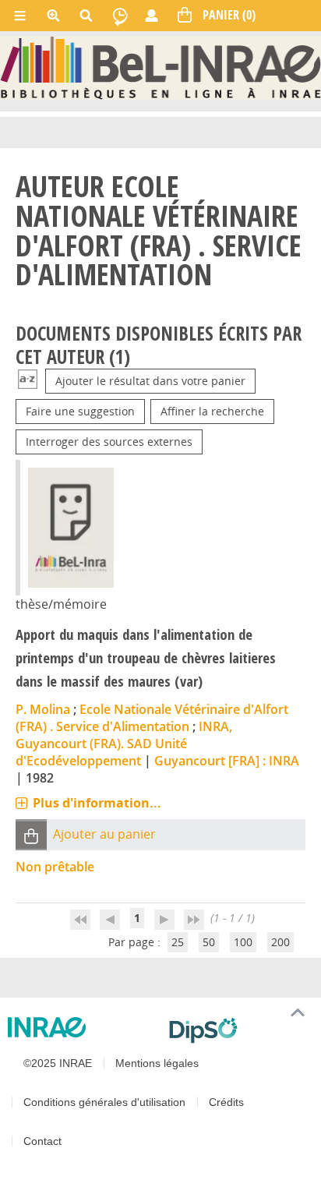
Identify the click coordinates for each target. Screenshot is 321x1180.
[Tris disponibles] (28, 381)
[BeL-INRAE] (160, 66)
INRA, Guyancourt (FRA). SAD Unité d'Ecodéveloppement (124, 743)
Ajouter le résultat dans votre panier (150, 380)
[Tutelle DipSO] (238, 1030)
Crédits (226, 1102)
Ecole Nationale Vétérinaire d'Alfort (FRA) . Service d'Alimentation (152, 718)
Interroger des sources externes (109, 441)
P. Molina (43, 709)
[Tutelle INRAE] (82, 1027)
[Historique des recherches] (120, 15)
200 (280, 941)
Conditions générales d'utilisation (104, 1102)
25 (177, 941)
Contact (42, 1141)
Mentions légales (157, 1063)
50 (209, 941)
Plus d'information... (97, 802)
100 (243, 941)
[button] (31, 835)
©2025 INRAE (57, 1063)
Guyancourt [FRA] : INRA (226, 760)
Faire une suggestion (80, 411)
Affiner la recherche (212, 411)
